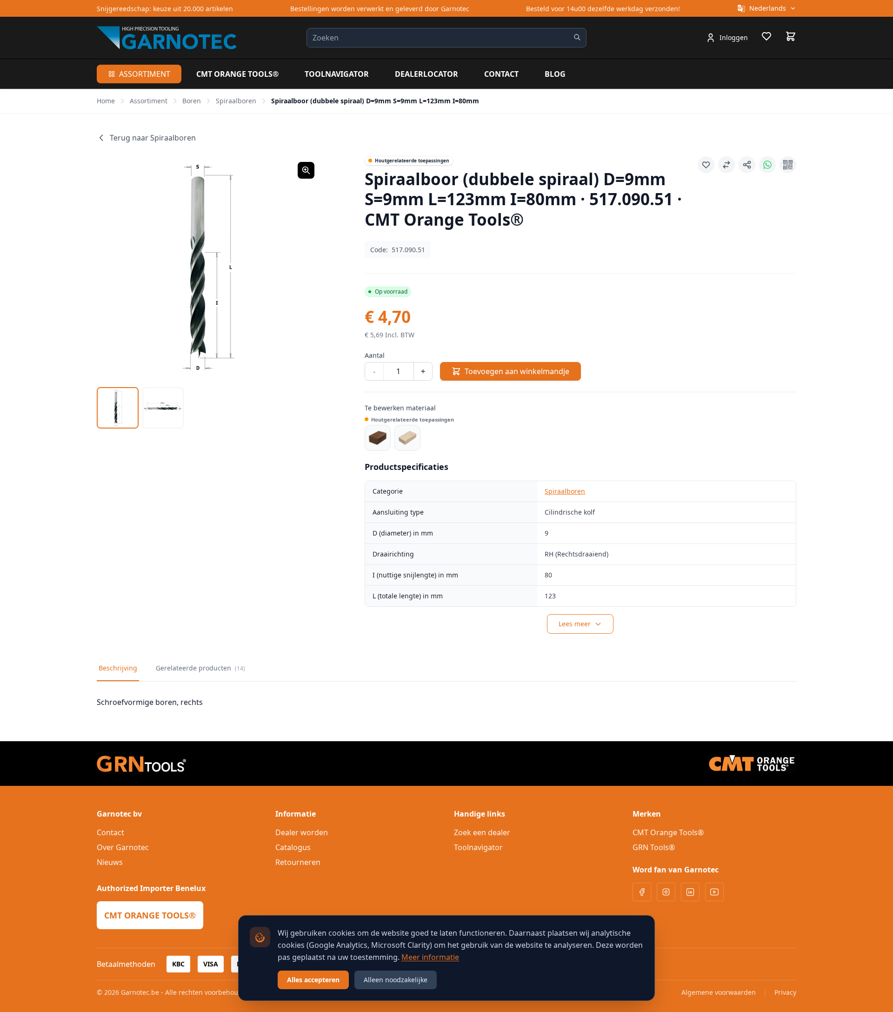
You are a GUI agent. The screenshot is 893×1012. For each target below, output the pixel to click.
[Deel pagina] (747, 164)
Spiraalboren (236, 100)
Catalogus (293, 847)
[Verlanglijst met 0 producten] (766, 38)
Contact (501, 74)
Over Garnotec (123, 847)
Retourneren (297, 862)
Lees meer (575, 623)
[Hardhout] (378, 438)
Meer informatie (430, 957)
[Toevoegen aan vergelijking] (726, 164)
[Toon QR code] (788, 164)
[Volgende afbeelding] (301, 268)
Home (106, 100)
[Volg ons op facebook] (642, 892)
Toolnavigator (337, 74)
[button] (208, 268)
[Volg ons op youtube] (714, 892)
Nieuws (110, 862)
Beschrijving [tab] (118, 667)
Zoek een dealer (482, 832)
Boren (191, 100)
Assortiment (144, 74)
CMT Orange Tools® (237, 74)
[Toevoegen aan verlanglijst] (706, 164)
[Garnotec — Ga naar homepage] (167, 37)
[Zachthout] (407, 438)
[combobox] (446, 37)
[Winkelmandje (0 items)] (790, 36)
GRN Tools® (654, 847)
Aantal (375, 355)
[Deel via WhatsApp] (767, 164)
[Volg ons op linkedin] (690, 892)
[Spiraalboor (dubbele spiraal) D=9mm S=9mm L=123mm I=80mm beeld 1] (118, 408)
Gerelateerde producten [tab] (200, 667)
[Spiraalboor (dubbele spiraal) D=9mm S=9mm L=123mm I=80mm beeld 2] (163, 408)
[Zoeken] (577, 37)
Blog (555, 74)
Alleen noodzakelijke (395, 979)
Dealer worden (301, 832)
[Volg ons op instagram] (666, 892)
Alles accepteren (313, 979)
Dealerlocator (426, 74)
